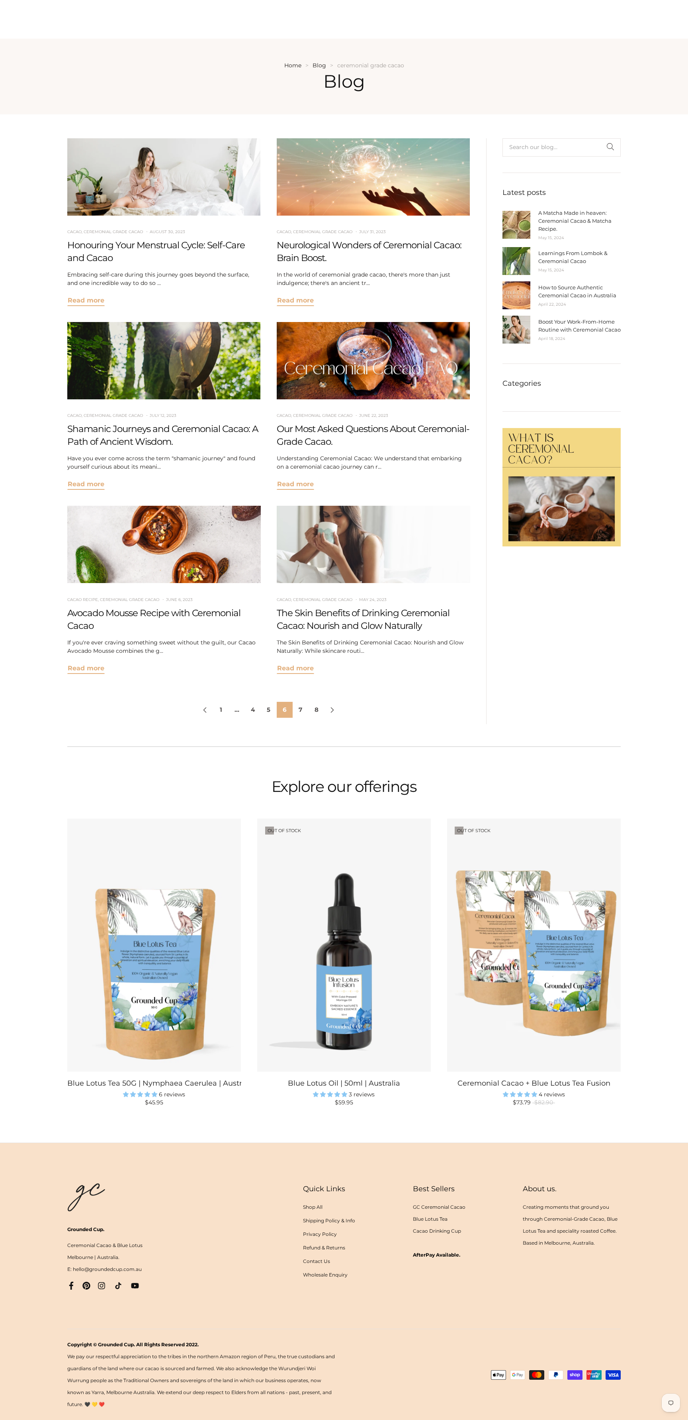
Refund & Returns (324, 1248)
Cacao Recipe (82, 599)
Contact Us (316, 1261)
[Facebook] (71, 1285)
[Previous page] (205, 710)
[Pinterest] (86, 1285)
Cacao (74, 231)
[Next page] (332, 710)
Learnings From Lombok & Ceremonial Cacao (573, 257)
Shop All (312, 1207)
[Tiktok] (118, 1285)
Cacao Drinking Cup (437, 1231)
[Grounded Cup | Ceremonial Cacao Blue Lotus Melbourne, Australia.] (561, 487)
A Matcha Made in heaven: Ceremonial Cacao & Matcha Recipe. (575, 221)
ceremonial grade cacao (113, 231)
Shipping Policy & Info (329, 1221)
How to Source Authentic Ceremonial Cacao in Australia (577, 291)
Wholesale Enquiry (325, 1275)
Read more (86, 300)
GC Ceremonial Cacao (439, 1207)
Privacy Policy (320, 1234)
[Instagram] (102, 1285)
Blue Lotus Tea (430, 1219)
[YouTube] (135, 1285)
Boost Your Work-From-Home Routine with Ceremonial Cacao (579, 325)
